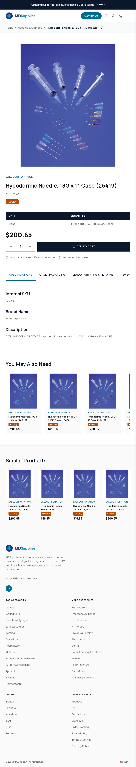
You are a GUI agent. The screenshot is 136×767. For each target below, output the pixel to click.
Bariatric (76, 658)
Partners (11, 708)
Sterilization (79, 639)
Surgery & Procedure (18, 664)
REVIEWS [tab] (126, 274)
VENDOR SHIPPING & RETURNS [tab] (93, 274)
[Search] (106, 15)
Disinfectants (14, 684)
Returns (10, 733)
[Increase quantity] (30, 246)
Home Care (78, 607)
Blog (8, 720)
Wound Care (13, 614)
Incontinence (79, 620)
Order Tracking (80, 727)
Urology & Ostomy (82, 633)
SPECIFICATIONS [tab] (20, 274)
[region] (68, 404)
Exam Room (12, 639)
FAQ (74, 708)
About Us (77, 701)
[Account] (113, 15)
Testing (10, 633)
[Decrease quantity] (11, 246)
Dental (75, 645)
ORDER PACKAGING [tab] (52, 274)
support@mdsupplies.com (21, 578)
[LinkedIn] (9, 588)
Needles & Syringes (30, 28)
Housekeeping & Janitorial (87, 652)
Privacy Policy (79, 733)
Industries (12, 714)
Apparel (10, 671)
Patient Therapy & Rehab (20, 658)
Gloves (10, 607)
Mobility (10, 652)
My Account (78, 720)
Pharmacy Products (83, 677)
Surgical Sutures (15, 626)
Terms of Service (81, 739)
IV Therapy (78, 626)
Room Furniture (80, 664)
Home (9, 28)
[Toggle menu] (127, 16)
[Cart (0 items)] (120, 15)
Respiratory (12, 645)
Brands (10, 701)
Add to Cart (86, 246)
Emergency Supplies (83, 614)
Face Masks (78, 671)
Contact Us (91, 16)
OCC (8, 727)
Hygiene (10, 677)
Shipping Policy (80, 746)
